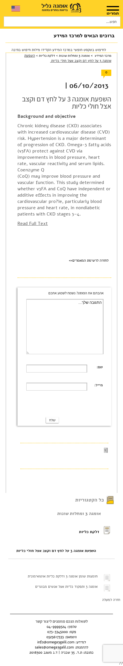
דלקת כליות (46, 55)
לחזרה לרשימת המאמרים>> (88, 260)
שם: (100, 367)
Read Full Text (32, 223)
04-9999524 (56, 626)
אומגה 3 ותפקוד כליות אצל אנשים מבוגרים (66, 586)
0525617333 (55, 637)
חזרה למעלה (111, 599)
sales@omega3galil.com (54, 647)
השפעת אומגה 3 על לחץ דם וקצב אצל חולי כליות (56, 550)
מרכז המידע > (100, 55)
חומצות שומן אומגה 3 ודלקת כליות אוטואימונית (63, 576)
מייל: (98, 385)
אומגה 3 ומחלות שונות (74, 55)
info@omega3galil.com (55, 642)
